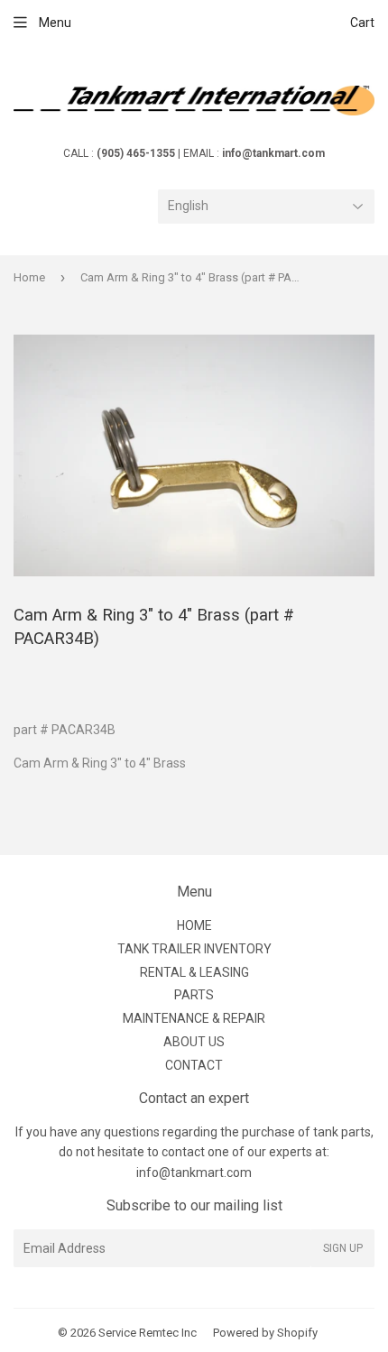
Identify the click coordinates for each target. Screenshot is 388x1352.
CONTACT (194, 1065)
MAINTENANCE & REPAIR (194, 1018)
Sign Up (343, 1248)
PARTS (194, 995)
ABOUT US (194, 1042)
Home (29, 277)
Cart (362, 22)
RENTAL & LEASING (194, 972)
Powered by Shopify (265, 1332)
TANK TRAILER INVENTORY (194, 949)
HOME (194, 925)
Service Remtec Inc (147, 1332)
